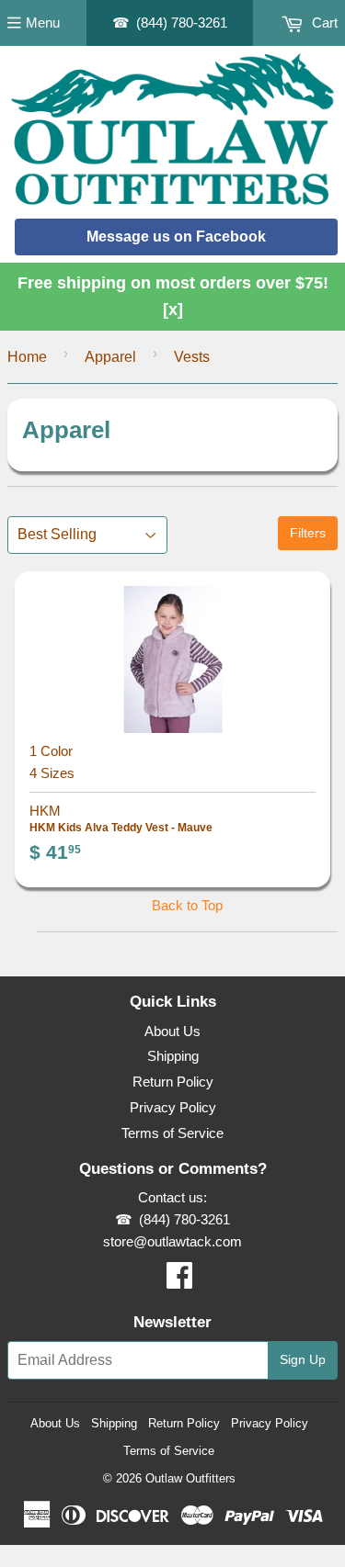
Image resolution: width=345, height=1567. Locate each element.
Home (27, 357)
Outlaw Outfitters (190, 1478)
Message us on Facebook (176, 236)
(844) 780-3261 (181, 22)
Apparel (110, 357)
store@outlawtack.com (172, 1241)
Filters (308, 532)
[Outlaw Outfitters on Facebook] (179, 1281)
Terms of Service (172, 1133)
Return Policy (172, 1081)
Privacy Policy (173, 1107)
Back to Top (187, 905)
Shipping (173, 1056)
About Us (172, 1031)
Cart (323, 22)
